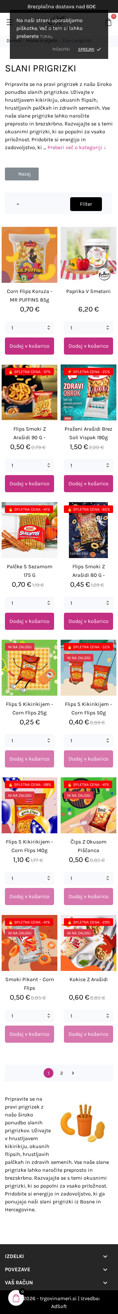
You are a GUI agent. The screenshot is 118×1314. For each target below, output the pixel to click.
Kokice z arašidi (88, 979)
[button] (22, 174)
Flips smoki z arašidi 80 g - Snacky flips (88, 575)
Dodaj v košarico (29, 346)
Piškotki (61, 49)
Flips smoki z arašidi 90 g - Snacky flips (29, 437)
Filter (86, 204)
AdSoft (59, 1306)
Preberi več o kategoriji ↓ (77, 147)
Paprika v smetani (88, 291)
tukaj (45, 36)
